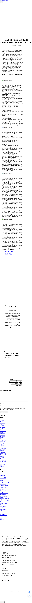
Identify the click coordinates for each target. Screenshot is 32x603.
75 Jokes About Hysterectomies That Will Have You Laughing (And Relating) (3, 462)
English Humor (8, 254)
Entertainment (4, 486)
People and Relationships (3, 502)
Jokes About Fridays (10, 251)
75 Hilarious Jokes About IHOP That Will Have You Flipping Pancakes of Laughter (3, 452)
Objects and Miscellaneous (5, 499)
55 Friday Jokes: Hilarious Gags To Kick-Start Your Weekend (15, 382)
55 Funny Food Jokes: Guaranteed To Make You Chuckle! (11, 355)
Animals (3, 475)
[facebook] (8, 580)
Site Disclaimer (7, 575)
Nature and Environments (4, 495)
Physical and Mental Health (3, 506)
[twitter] (5, 580)
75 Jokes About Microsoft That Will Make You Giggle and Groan (2, 424)
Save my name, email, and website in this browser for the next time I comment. (12, 408)
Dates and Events (3, 484)
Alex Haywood (17, 45)
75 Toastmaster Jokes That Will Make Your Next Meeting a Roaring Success (3, 434)
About (5, 568)
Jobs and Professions (4, 492)
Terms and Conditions (9, 573)
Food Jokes (8, 253)
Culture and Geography (4, 479)
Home (4, 552)
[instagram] (2, 580)
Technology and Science (3, 518)
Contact (5, 570)
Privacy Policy (7, 571)
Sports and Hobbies (3, 512)
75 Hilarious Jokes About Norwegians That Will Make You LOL (3, 443)
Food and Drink (3, 488)
